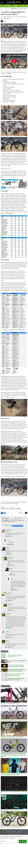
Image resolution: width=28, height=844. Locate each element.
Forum (25, 5)
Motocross (20, 831)
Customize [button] (3, 841)
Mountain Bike (13, 831)
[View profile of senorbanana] (5, 605)
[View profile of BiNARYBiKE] (3, 531)
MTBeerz (7, 548)
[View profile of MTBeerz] (3, 549)
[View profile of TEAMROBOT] (3, 594)
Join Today (19, 8)
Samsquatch (10, 557)
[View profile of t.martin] (3, 641)
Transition (12, 508)
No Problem (22, 841)
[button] (14, 30)
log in (12, 524)
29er (7, 508)
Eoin (12, 578)
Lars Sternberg (18, 508)
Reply (11, 536)
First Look (3, 508)
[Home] (13, 2)
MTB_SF (7, 631)
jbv (8, 539)
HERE (9, 73)
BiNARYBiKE (8, 530)
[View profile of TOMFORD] (3, 614)
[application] (14, 61)
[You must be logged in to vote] (6, 536)
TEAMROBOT (8, 593)
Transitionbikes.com (22, 476)
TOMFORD (8, 613)
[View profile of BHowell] (2, 21)
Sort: (15, 518)
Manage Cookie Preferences (14, 834)
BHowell (4, 20)
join (10, 524)
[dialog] (14, 839)
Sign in (24, 8)
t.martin (7, 640)
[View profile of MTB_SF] (3, 632)
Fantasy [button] (12, 5)
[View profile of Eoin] (8, 579)
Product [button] (19, 5)
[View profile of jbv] (5, 540)
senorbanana (10, 604)
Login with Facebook (18, 525)
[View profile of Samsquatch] (5, 558)
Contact (7, 831)
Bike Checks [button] (4, 5)
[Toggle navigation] (2, 2)
